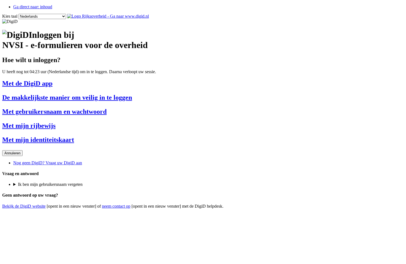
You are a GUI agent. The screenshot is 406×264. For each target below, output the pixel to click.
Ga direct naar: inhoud (32, 6)
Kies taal (9, 16)
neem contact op (116, 206)
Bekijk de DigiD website (24, 206)
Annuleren (12, 153)
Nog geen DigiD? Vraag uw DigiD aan (47, 162)
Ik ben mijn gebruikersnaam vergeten (50, 184)
